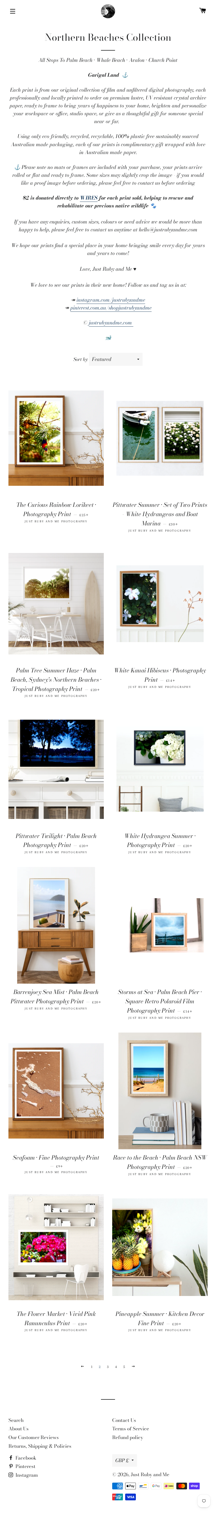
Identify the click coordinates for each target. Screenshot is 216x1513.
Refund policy (127, 1437)
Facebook (25, 1458)
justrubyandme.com (111, 322)
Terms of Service (130, 1428)
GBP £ (122, 1460)
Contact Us (124, 1420)
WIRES (89, 198)
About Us (18, 1428)
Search (16, 1420)
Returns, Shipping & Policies (39, 1446)
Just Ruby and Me (150, 1474)
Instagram (26, 1475)
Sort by (80, 359)
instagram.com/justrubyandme (110, 300)
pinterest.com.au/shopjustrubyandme (111, 307)
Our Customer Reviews (33, 1437)
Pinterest (24, 1466)
